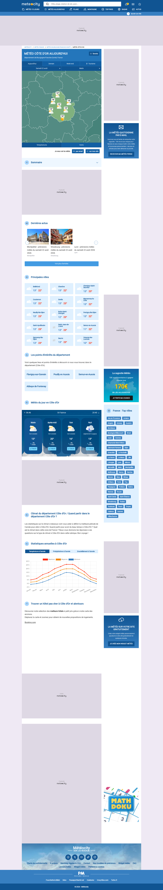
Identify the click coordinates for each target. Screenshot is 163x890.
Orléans (111, 482)
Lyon (119, 462)
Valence (111, 511)
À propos (54, 863)
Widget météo (124, 863)
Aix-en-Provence (114, 418)
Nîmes (125, 477)
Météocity (28, 47)
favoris (95, 54)
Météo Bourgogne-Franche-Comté (59, 47)
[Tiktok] (88, 858)
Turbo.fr (114, 880)
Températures (42, 145)
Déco (64, 880)
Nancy (121, 472)
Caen (110, 438)
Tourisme (91, 64)
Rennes (110, 492)
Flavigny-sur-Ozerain (36, 374)
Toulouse (111, 506)
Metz (120, 467)
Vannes (120, 511)
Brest (129, 433)
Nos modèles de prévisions (104, 863)
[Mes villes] (139, 5)
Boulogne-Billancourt (115, 433)
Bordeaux (111, 428)
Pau (126, 482)
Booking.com (30, 622)
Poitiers (122, 487)
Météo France (39, 47)
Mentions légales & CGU (70, 863)
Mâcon (127, 462)
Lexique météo (65, 867)
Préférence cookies (96, 867)
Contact (87, 863)
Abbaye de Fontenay (36, 386)
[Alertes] (126, 4)
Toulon (122, 502)
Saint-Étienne (125, 497)
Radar (124, 9)
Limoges (111, 462)
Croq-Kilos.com (102, 880)
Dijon (126, 448)
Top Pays (109, 9)
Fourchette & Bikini (53, 880)
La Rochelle (122, 452)
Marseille (111, 467)
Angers (110, 423)
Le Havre (111, 457)
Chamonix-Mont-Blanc (116, 443)
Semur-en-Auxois (87, 374)
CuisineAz (90, 880)
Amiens (126, 418)
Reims (130, 487)
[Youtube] (81, 858)
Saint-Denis (112, 497)
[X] (75, 858)
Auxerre (128, 423)
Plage (76, 9)
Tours (120, 506)
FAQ (134, 863)
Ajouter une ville (136, 13)
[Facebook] (68, 858)
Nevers (110, 477)
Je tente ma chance (121, 398)
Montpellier (129, 467)
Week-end (70, 64)
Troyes (128, 506)
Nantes (129, 472)
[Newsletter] (133, 5)
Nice (118, 477)
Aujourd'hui (32, 64)
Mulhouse (111, 472)
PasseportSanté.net (76, 880)
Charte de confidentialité (37, 863)
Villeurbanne (112, 516)
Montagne (92, 9)
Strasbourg (112, 502)
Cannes (118, 438)
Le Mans (121, 457)
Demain (51, 64)
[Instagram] (95, 858)
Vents (81, 145)
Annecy (119, 423)
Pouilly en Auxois (62, 374)
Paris (119, 482)
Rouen (119, 492)
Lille (129, 457)
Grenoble (111, 452)
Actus (138, 9)
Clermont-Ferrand (114, 448)
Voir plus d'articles (61, 264)
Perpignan (112, 487)
